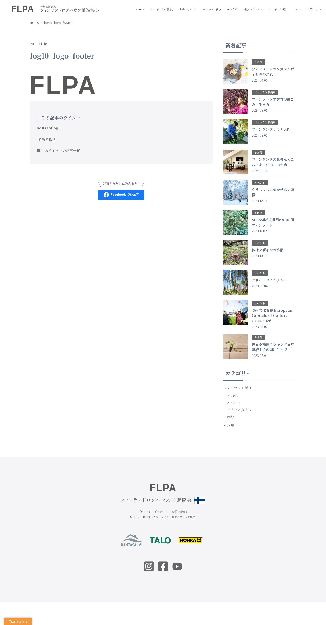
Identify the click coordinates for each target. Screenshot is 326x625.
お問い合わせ (314, 9)
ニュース (297, 9)
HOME (140, 9)
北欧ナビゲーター (252, 9)
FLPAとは (232, 9)
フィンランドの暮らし (162, 9)
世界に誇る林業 (187, 9)
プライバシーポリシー (151, 511)
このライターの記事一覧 (60, 150)
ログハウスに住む (211, 9)
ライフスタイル (239, 409)
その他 (232, 395)
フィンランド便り (277, 9)
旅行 (230, 417)
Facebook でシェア (125, 194)
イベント (234, 402)
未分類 (228, 425)
